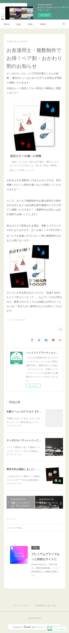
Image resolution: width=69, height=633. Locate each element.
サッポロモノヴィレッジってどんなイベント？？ (34, 440)
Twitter (43, 23)
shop (30, 23)
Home (6, 23)
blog (18, 23)
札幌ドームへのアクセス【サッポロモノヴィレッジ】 (36, 411)
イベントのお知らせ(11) (16, 319)
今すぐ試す (44, 15)
